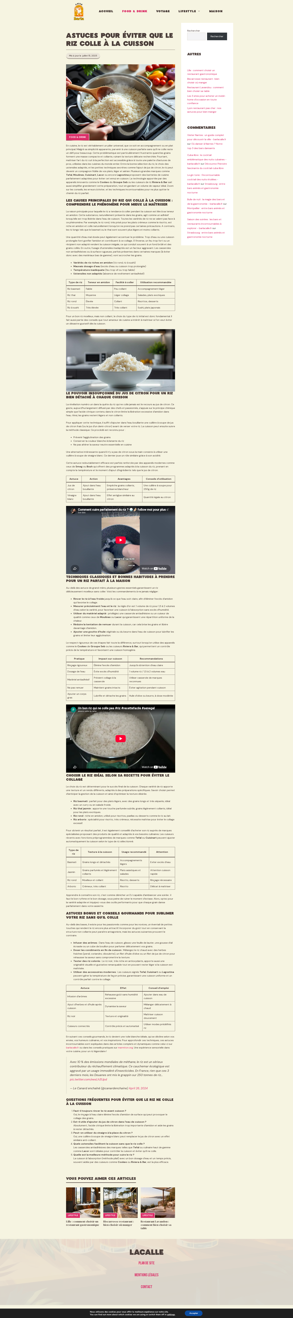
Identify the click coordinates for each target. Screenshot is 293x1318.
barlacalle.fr (72, 1047)
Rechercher (193, 30)
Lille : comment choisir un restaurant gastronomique (82, 1223)
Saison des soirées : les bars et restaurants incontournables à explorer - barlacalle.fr (204, 224)
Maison (216, 11)
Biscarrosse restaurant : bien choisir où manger (118, 1223)
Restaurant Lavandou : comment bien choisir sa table (156, 1225)
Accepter (193, 1313)
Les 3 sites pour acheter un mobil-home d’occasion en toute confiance (206, 99)
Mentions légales (146, 1275)
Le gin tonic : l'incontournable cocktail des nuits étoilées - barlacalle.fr (203, 179)
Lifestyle (187, 11)
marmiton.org (125, 1047)
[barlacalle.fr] (79, 11)
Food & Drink (134, 11)
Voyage (163, 11)
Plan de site (147, 1263)
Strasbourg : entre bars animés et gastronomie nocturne (206, 188)
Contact (146, 1287)
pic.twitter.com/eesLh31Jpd (88, 1079)
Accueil (106, 11)
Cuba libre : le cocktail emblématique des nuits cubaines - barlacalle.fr (206, 159)
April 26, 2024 (138, 1088)
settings (171, 1314)
